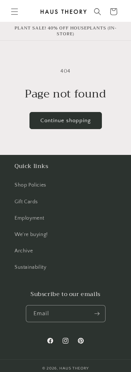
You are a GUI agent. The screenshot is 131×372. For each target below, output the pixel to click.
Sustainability (30, 267)
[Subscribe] (97, 313)
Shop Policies (30, 185)
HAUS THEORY (74, 368)
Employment (29, 218)
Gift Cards (26, 202)
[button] (15, 12)
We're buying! (31, 234)
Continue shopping (65, 120)
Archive (24, 251)
